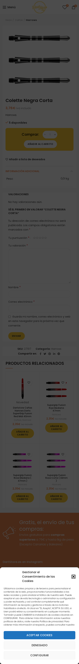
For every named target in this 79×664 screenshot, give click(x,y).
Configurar (39, 655)
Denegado (39, 645)
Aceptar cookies (39, 635)
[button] (73, 576)
